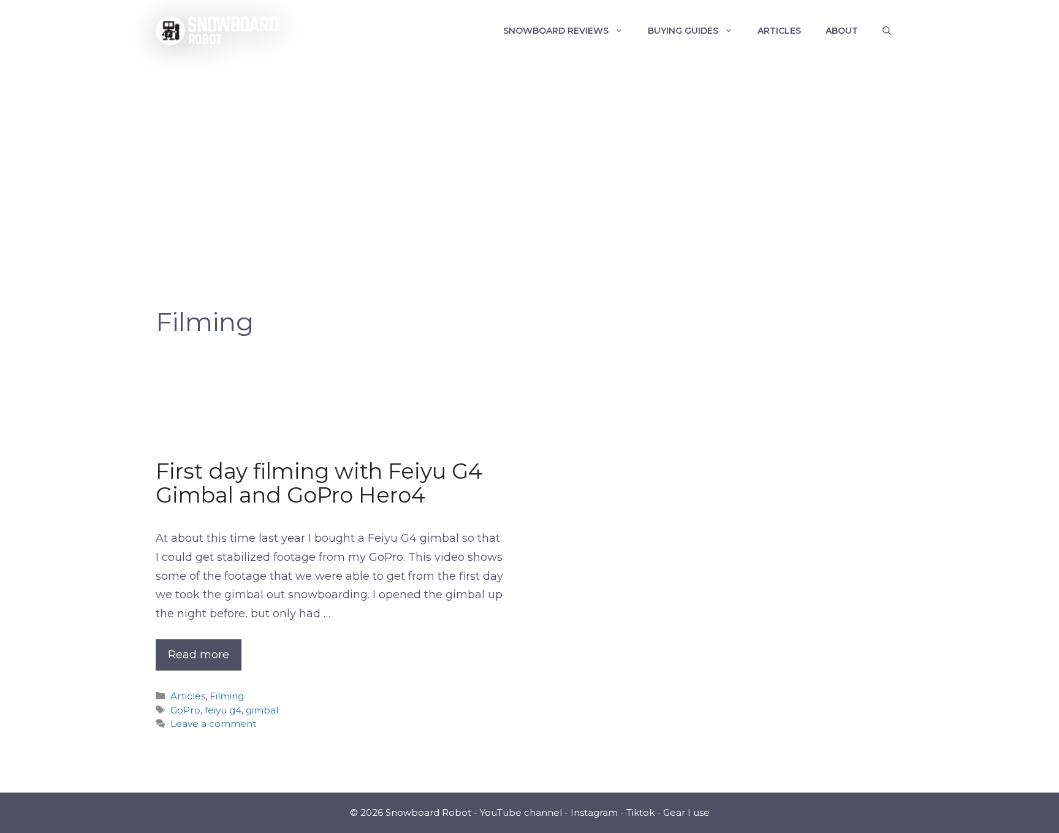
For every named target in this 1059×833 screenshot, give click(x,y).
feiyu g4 (223, 710)
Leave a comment (213, 723)
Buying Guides (683, 30)
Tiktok (640, 812)
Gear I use (686, 812)
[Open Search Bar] (886, 30)
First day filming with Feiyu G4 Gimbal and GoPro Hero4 (319, 483)
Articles (779, 30)
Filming (227, 696)
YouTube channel (521, 812)
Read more (198, 654)
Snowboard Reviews (556, 30)
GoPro (185, 710)
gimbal (262, 710)
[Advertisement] (529, 153)
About (842, 30)
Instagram (594, 812)
